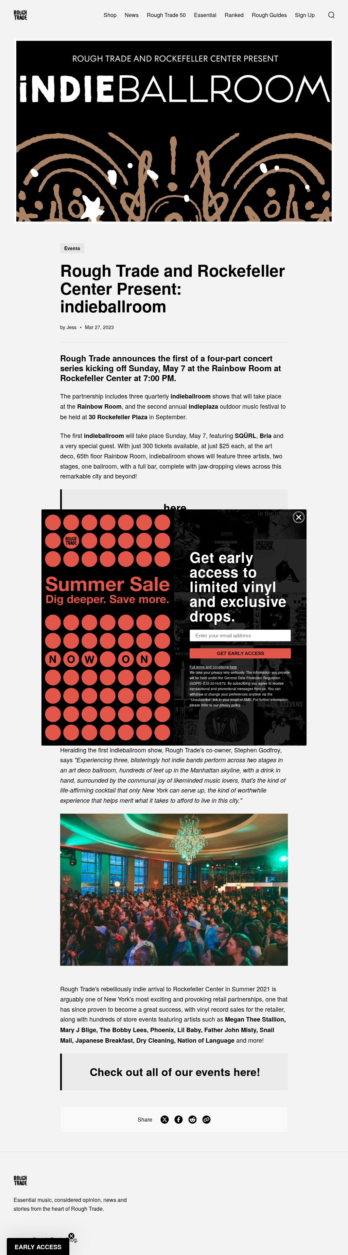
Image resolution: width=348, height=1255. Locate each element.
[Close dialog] (299, 517)
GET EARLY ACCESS (240, 653)
